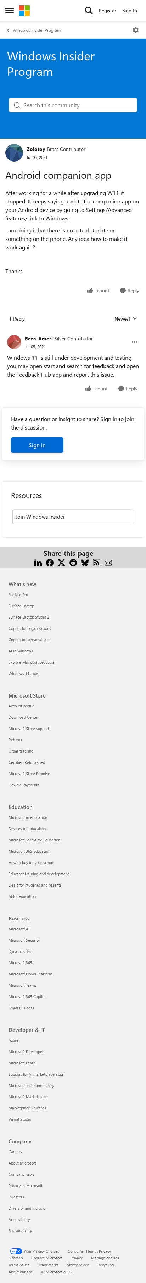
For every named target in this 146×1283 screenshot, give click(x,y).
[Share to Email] (108, 561)
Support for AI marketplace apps (36, 1074)
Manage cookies (105, 1257)
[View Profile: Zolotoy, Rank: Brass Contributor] (14, 153)
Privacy (77, 1257)
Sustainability (20, 1230)
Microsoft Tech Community (31, 1085)
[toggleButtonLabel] (136, 30)
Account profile (21, 706)
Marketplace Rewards (27, 1108)
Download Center (24, 717)
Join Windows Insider (40, 516)
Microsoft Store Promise (29, 773)
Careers (15, 1151)
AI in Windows (21, 650)
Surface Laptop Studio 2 (29, 617)
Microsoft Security (24, 940)
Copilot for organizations (30, 628)
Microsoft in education (28, 817)
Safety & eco (78, 1264)
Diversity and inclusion (28, 1208)
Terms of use (19, 1264)
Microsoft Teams (22, 985)
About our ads (21, 1272)
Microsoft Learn (22, 1062)
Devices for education (27, 828)
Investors (16, 1196)
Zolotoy (36, 149)
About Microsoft (22, 1163)
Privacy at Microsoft (26, 1185)
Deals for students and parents (35, 885)
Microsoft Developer (26, 1051)
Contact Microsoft (46, 1257)
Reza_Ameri (39, 338)
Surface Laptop (21, 605)
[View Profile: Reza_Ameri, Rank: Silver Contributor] (14, 342)
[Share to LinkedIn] (38, 561)
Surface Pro (18, 594)
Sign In (129, 10)
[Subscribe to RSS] (96, 561)
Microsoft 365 (20, 962)
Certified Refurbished (27, 762)
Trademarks (48, 1264)
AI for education (22, 896)
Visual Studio (20, 1119)
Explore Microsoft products (32, 662)
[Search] (89, 10)
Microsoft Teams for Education (34, 840)
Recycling (105, 1264)
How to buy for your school (31, 862)
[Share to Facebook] (50, 561)
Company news (21, 1174)
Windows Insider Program (37, 30)
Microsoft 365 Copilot (27, 996)
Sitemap (16, 1257)
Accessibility (19, 1219)
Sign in (37, 445)
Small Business (21, 1007)
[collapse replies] (73, 332)
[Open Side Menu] (9, 10)
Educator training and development (39, 873)
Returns (15, 739)
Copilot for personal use (29, 639)
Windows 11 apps (24, 673)
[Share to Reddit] (73, 561)
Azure (13, 1040)
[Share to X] (61, 561)
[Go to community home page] (24, 10)
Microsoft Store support (29, 728)
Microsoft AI (19, 928)
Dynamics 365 (21, 951)
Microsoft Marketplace (28, 1096)
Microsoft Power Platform (30, 974)
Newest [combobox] (125, 318)
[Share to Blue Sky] (85, 561)
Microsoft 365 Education (29, 851)
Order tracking (21, 751)
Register (107, 10)
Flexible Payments (24, 785)
